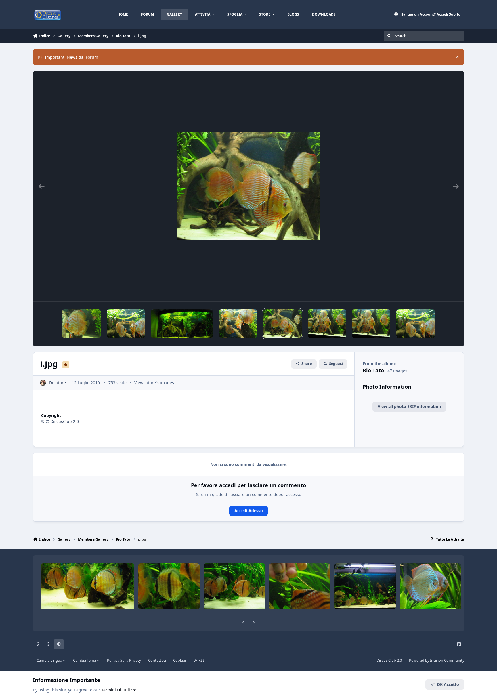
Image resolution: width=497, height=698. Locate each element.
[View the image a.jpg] (126, 323)
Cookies (180, 660)
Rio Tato (373, 370)
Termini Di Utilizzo (118, 690)
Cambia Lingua (50, 660)
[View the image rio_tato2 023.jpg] (371, 323)
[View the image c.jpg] (327, 323)
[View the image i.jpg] (282, 323)
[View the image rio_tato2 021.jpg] (415, 323)
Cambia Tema (85, 660)
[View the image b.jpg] (238, 323)
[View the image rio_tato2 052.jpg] (81, 323)
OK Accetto (448, 684)
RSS (201, 660)
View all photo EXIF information (409, 406)
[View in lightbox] (248, 186)
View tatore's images (154, 382)
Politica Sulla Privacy (124, 660)
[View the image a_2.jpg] (182, 323)
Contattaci (157, 660)
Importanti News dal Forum (71, 57)
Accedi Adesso (248, 510)
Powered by (436, 660)
